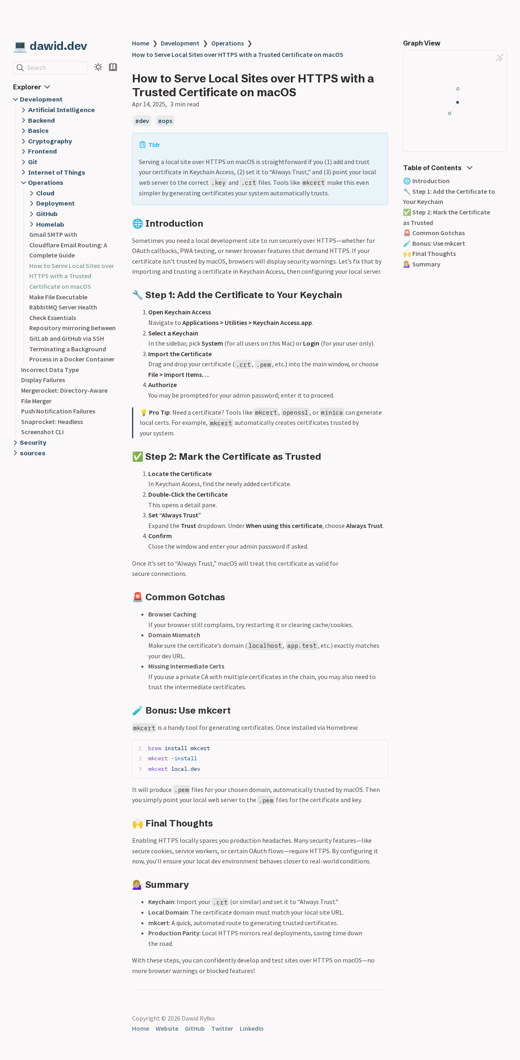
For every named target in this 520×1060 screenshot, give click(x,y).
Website (167, 1028)
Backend (41, 120)
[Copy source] (379, 748)
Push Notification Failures (58, 411)
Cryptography (50, 141)
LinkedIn (252, 1028)
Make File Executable (58, 297)
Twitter (222, 1028)
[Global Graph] (500, 58)
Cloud (45, 193)
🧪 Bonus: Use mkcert (434, 243)
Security (33, 442)
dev (144, 121)
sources (33, 453)
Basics (38, 130)
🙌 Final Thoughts (429, 253)
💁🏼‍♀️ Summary (421, 264)
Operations (45, 182)
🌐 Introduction (426, 181)
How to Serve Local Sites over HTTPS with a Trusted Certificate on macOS (71, 276)
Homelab (50, 224)
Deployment (55, 203)
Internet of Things (56, 172)
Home (140, 43)
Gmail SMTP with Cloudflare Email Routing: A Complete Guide (68, 244)
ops (167, 121)
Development (41, 99)
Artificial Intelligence (61, 110)
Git (32, 162)
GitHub (47, 214)
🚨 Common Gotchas (434, 233)
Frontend (42, 151)
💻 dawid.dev (50, 46)
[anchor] (210, 223)
